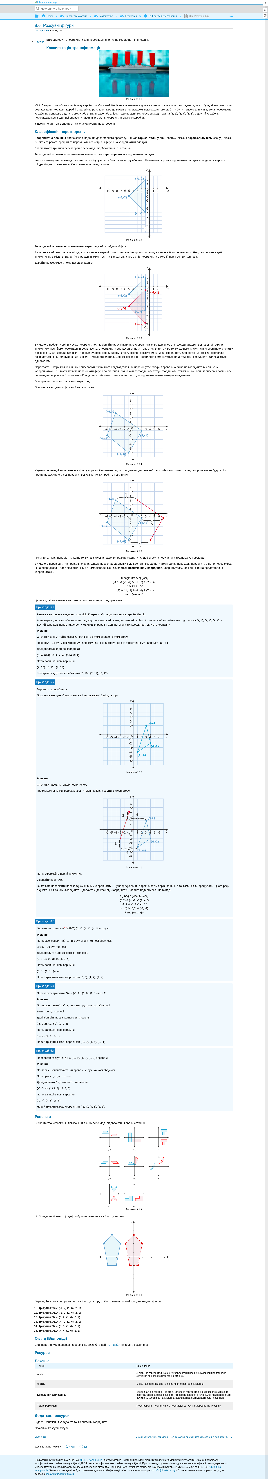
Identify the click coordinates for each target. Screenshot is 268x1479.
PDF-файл (113, 1344)
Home (50, 16)
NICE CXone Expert (91, 1460)
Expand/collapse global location (231, 15)
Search (38, 8)
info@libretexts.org (165, 1470)
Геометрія (131, 16)
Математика (106, 16)
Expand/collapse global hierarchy (38, 16)
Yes (72, 1446)
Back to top (40, 1436)
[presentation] (139, 99)
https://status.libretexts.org (59, 1474)
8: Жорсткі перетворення (163, 16)
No (85, 1446)
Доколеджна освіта (76, 16)
